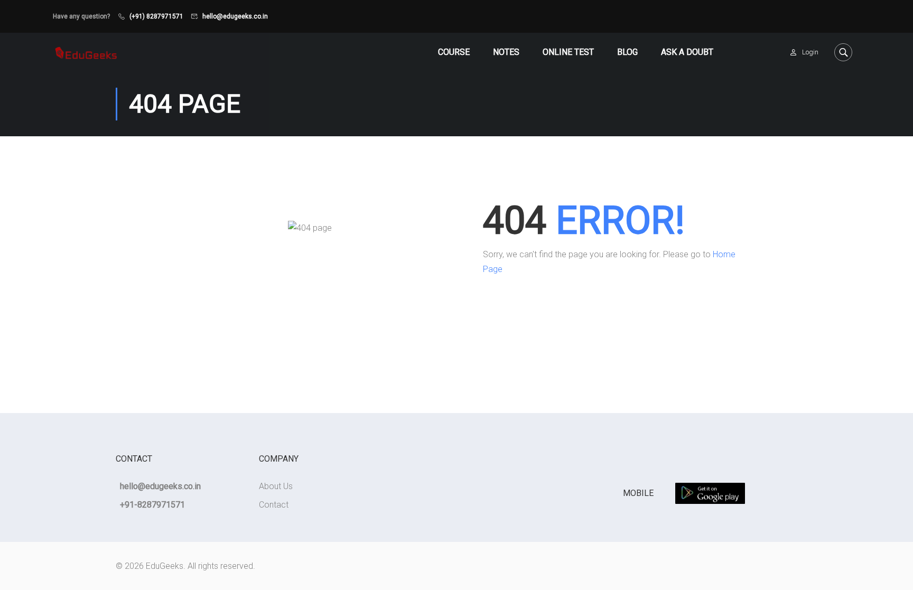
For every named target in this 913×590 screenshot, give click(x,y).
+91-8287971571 (152, 505)
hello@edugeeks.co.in (235, 16)
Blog (627, 52)
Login (810, 52)
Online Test (568, 52)
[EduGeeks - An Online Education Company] (86, 52)
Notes (506, 52)
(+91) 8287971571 (156, 16)
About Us (276, 486)
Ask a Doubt (687, 52)
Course (454, 52)
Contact (273, 505)
